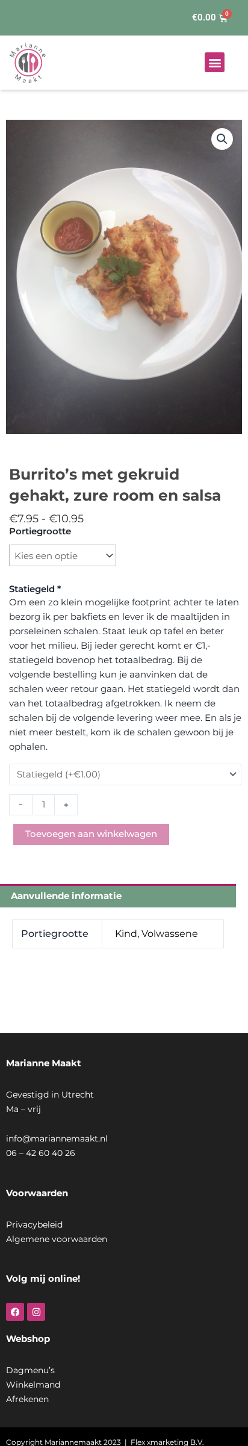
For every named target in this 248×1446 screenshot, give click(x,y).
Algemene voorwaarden (56, 1239)
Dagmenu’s (30, 1370)
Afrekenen (27, 1399)
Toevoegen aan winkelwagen (91, 834)
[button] (215, 62)
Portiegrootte (40, 531)
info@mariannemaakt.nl (57, 1138)
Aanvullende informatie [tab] (66, 895)
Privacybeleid (34, 1224)
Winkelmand (33, 1384)
